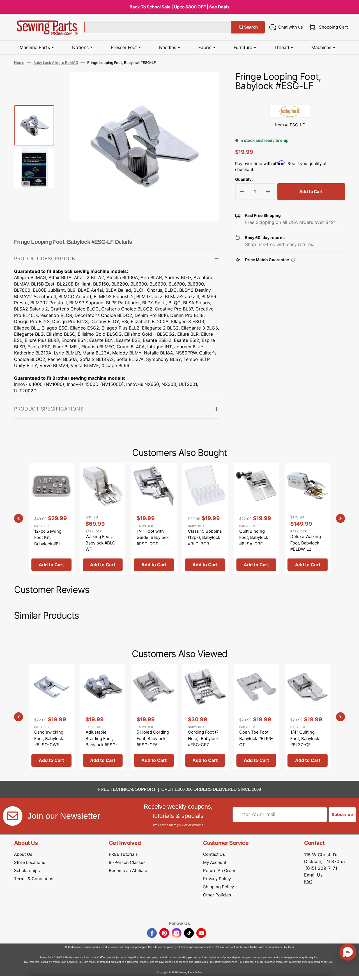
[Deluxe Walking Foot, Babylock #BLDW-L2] (307, 518)
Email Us (313, 875)
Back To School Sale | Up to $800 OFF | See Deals (179, 7)
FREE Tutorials (123, 854)
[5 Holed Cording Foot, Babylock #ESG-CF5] (154, 716)
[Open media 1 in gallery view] (207, 85)
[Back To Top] (350, 967)
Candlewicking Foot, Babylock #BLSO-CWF (48, 738)
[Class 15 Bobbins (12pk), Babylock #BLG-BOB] (205, 518)
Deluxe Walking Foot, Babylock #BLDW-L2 (305, 543)
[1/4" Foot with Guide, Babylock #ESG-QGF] (154, 518)
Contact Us (214, 854)
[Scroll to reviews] (290, 98)
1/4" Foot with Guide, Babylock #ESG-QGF (153, 537)
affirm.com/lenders (210, 957)
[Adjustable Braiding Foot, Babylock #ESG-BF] (103, 716)
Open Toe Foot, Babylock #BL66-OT (256, 738)
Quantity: (244, 179)
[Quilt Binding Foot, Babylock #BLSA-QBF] (256, 518)
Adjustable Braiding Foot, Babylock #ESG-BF (102, 741)
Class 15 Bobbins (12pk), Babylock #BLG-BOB (205, 537)
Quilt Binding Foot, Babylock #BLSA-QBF (253, 537)
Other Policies (217, 895)
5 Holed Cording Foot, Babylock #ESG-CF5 (153, 738)
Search (251, 27)
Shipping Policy (218, 886)
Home (19, 62)
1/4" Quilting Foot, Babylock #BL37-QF (304, 738)
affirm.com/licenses (226, 961)
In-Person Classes (127, 862)
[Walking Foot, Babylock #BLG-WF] (103, 518)
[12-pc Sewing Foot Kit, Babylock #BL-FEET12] (51, 518)
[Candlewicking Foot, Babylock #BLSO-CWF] (51, 716)
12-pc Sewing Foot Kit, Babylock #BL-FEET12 (48, 540)
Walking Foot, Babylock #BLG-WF (101, 543)
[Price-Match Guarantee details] (293, 260)
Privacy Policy (217, 878)
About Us (23, 854)
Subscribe (342, 814)
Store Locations (29, 862)
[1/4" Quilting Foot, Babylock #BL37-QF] (307, 716)
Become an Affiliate (128, 870)
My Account (214, 862)
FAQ (308, 881)
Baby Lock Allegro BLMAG (55, 62)
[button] (327, 27)
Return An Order (219, 870)
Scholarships (27, 870)
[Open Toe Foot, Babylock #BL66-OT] (256, 716)
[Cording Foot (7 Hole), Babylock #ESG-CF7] (205, 716)
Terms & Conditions (33, 878)
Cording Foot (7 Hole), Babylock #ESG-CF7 (203, 738)
